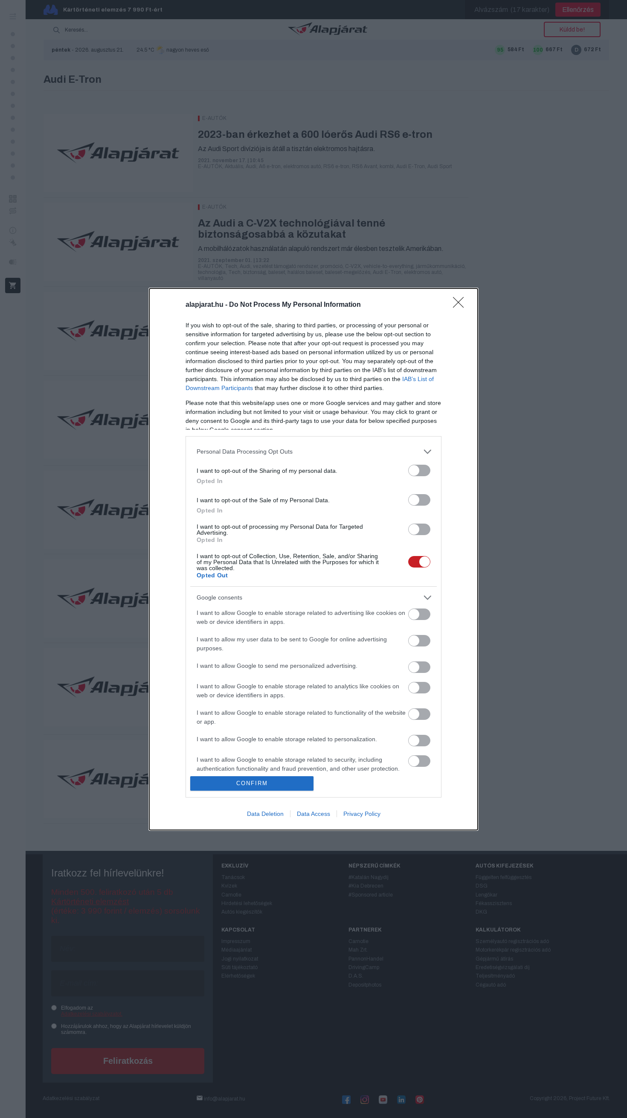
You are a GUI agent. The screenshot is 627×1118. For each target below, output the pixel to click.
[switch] (419, 470)
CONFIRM (252, 783)
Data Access (313, 813)
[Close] (461, 305)
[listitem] (313, 451)
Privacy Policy (361, 813)
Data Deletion (265, 813)
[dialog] (313, 559)
